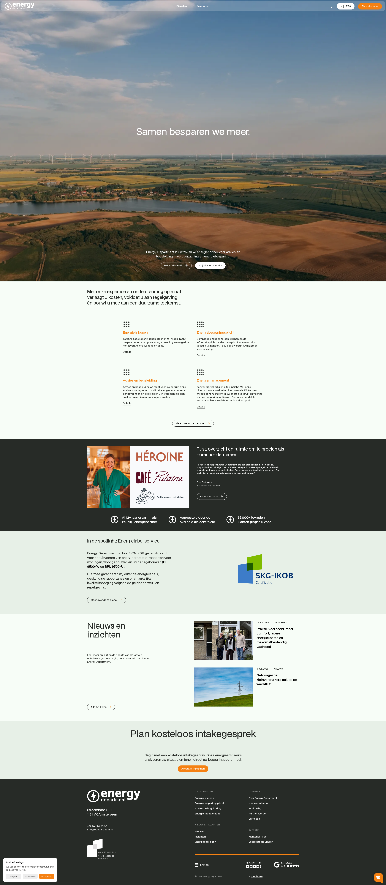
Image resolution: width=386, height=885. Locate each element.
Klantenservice (258, 836)
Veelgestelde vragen (261, 841)
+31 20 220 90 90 (97, 826)
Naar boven (257, 876)
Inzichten (200, 836)
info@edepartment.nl (100, 829)
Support (254, 830)
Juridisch (254, 818)
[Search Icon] (330, 6)
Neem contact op (259, 803)
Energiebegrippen (205, 841)
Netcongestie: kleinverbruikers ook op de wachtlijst (277, 679)
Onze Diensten (204, 791)
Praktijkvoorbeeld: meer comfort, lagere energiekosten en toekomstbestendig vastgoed (275, 638)
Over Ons (254, 791)
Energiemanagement (213, 380)
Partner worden (258, 813)
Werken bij (255, 808)
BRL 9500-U (114, 566)
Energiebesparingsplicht (215, 332)
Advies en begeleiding (140, 380)
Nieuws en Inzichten (207, 824)
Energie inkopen (135, 332)
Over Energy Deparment (263, 798)
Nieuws (199, 831)
